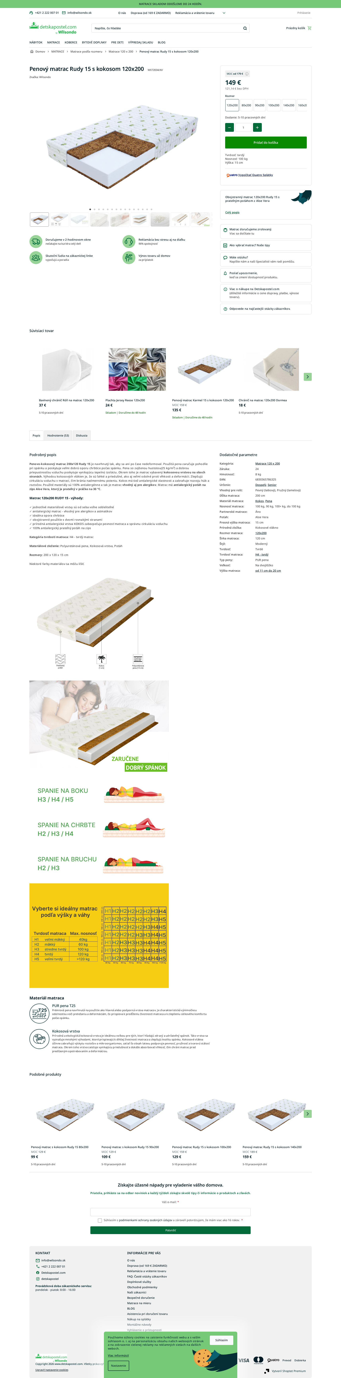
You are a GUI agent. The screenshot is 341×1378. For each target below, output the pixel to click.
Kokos (259, 501)
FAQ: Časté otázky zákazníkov (147, 1276)
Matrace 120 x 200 (267, 463)
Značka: (40, 77)
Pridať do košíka (266, 142)
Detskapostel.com (53, 1272)
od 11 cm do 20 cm (268, 570)
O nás (122, 13)
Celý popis (232, 212)
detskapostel (50, 1279)
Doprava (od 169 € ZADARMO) (151, 13)
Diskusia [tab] (81, 435)
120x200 (261, 533)
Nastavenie (118, 1365)
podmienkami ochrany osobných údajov (145, 1220)
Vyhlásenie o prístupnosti (144, 1330)
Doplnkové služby (139, 1282)
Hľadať (245, 28)
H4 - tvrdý (261, 554)
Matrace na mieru (139, 1303)
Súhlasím (221, 1340)
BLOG (131, 1308)
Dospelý (260, 485)
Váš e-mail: (170, 1202)
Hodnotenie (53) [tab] (58, 435)
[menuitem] (35, 42)
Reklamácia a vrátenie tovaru (194, 13)
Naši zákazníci (136, 1292)
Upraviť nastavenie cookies (51, 1370)
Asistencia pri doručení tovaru (147, 1314)
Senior (272, 485)
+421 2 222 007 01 (53, 1266)
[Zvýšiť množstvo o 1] (257, 127)
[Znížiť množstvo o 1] (229, 127)
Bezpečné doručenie (141, 1298)
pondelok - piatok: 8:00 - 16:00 (63, 1288)
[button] (90, 209)
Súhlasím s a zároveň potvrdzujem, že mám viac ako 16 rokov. (173, 1220)
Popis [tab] (36, 435)
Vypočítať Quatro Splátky (255, 175)
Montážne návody (139, 1324)
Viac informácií (118, 1355)
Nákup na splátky (139, 1319)
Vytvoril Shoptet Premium (289, 1371)
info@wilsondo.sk (53, 1260)
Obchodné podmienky (142, 1287)
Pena (268, 501)
